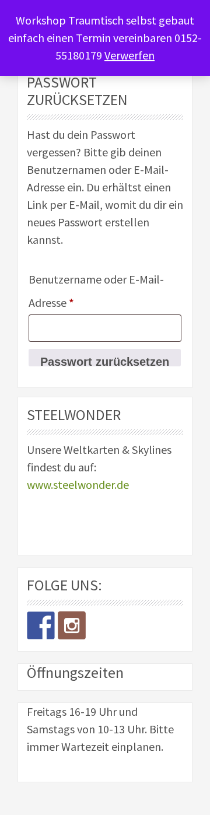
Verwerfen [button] (129, 55)
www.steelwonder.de (78, 484)
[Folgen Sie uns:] (41, 625)
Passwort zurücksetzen (104, 360)
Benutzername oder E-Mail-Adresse (96, 291)
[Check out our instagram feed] (72, 625)
